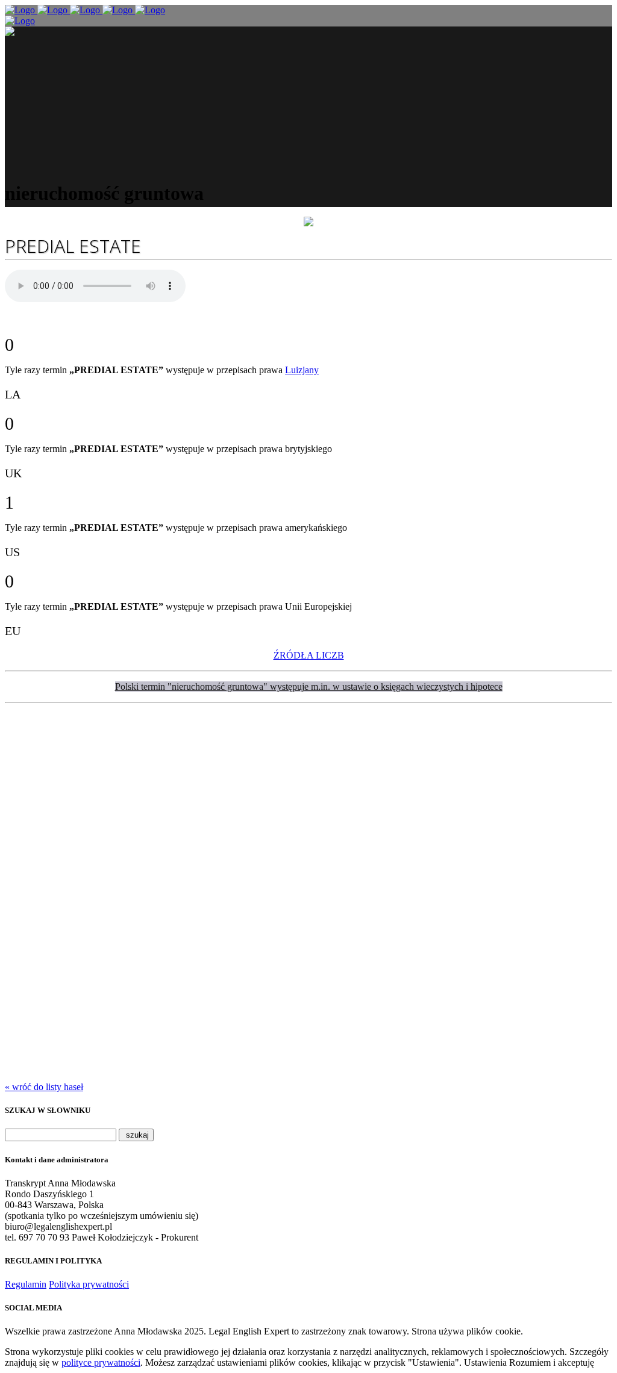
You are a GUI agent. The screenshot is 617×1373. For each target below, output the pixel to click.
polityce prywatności (100, 1362)
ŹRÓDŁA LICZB (309, 655)
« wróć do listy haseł (44, 1087)
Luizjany (302, 370)
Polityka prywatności (89, 1284)
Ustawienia (485, 1362)
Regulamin (25, 1284)
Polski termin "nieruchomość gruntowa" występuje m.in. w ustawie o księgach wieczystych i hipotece (309, 686)
